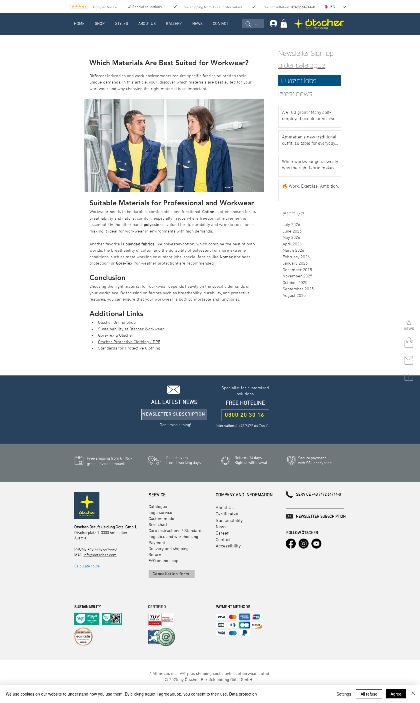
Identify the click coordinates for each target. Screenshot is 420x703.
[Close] (413, 693)
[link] (283, 23)
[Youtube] (316, 544)
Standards (193, 530)
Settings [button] (344, 694)
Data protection (243, 694)
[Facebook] (291, 544)
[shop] (408, 342)
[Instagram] (304, 544)
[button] (408, 325)
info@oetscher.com (100, 555)
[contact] (408, 360)
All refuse (369, 694)
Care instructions (164, 530)
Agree (396, 694)
